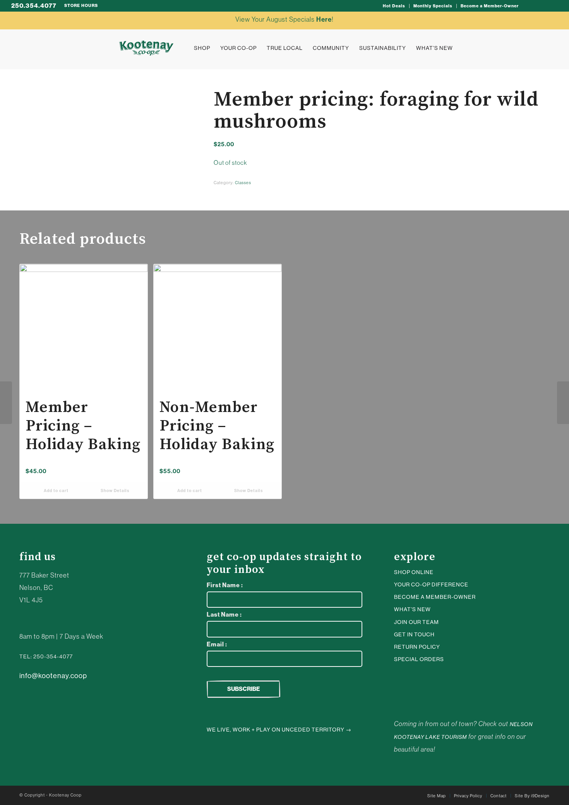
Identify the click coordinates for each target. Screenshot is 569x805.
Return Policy (417, 647)
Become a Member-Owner (490, 6)
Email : (217, 644)
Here (324, 19)
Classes (243, 182)
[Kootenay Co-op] (146, 48)
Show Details (114, 490)
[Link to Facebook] (552, 6)
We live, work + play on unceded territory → (279, 729)
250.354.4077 (34, 5)
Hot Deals (394, 6)
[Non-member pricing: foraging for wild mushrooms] (563, 402)
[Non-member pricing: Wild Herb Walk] (6, 402)
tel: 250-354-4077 (46, 656)
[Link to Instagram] (529, 6)
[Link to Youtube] (540, 6)
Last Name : (224, 614)
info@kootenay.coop (53, 676)
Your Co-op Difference (431, 584)
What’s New (412, 609)
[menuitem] (394, 6)
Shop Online (414, 572)
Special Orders (419, 659)
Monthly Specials (432, 6)
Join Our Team (416, 622)
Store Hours (81, 5)
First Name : (225, 585)
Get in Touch (414, 634)
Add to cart (56, 490)
